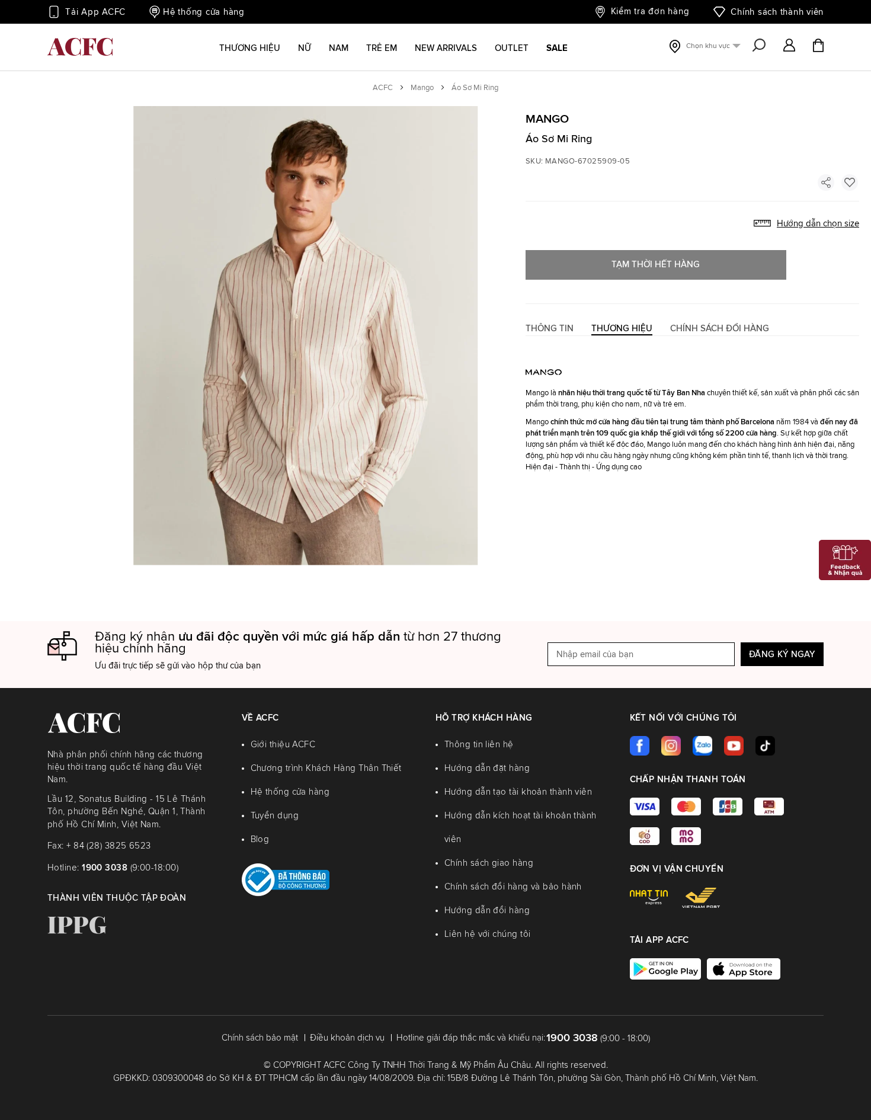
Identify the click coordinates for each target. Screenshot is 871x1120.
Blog (260, 839)
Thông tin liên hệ (479, 744)
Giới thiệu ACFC (283, 744)
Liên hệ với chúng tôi (487, 934)
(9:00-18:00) (130, 867)
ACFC (383, 88)
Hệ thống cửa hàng (204, 12)
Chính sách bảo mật (260, 1037)
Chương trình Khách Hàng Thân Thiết (326, 768)
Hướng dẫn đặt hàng (487, 768)
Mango (422, 88)
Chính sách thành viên (777, 12)
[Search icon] (759, 46)
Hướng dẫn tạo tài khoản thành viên (518, 792)
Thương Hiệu (621, 328)
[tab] (550, 328)
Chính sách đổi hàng (719, 328)
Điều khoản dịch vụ (347, 1037)
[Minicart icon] (818, 47)
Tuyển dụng (275, 815)
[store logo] (80, 47)
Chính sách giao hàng (488, 863)
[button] (789, 46)
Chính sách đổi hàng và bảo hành (513, 886)
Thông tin (550, 328)
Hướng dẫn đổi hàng (487, 910)
